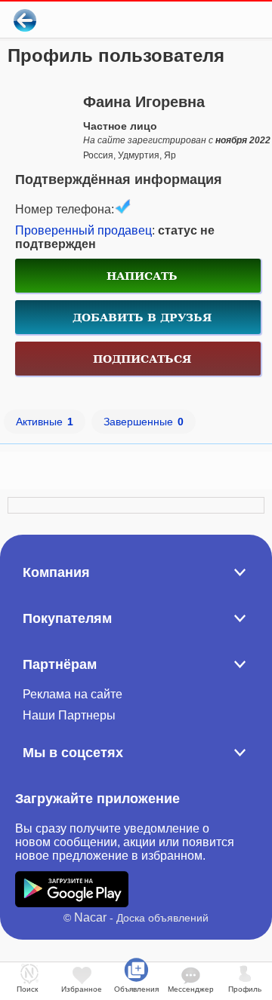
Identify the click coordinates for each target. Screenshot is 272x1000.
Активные (44, 422)
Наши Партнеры (69, 715)
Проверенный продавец (83, 230)
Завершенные (144, 422)
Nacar (90, 917)
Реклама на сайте (72, 694)
